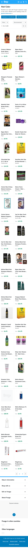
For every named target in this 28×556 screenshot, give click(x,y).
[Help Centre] (18, 2)
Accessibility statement (14, 544)
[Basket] (23, 2)
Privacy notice (22, 541)
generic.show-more (6, 13)
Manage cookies (14, 541)
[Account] (21, 2)
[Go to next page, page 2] (25, 473)
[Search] (26, 2)
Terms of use (5, 541)
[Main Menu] (2, 2)
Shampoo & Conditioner (8, 17)
